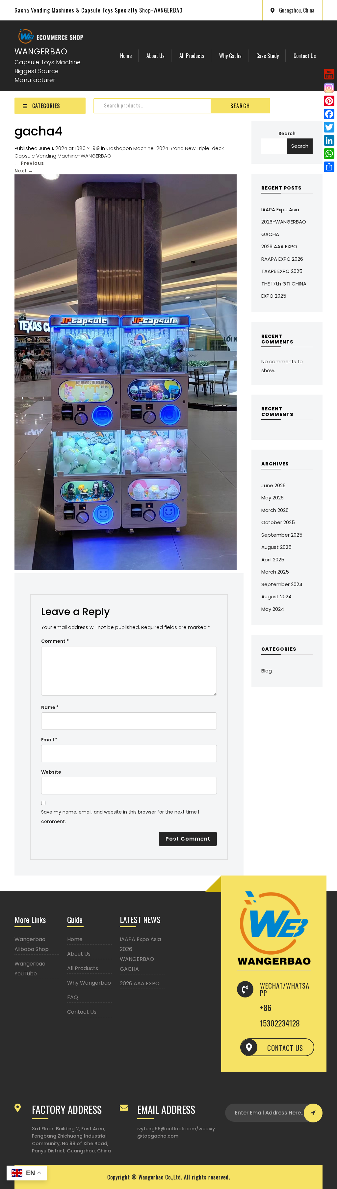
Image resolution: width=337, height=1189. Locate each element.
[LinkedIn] (329, 140)
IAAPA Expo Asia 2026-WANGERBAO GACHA (283, 222)
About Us (155, 56)
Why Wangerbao (89, 983)
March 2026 (275, 510)
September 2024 (281, 584)
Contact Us (305, 56)
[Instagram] (329, 87)
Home (126, 56)
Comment (55, 641)
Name (50, 707)
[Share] (329, 166)
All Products (191, 56)
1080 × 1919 (87, 148)
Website (51, 772)
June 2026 (273, 485)
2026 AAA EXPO (279, 246)
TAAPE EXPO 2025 (281, 271)
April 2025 (272, 559)
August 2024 (276, 596)
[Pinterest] (329, 100)
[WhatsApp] (329, 153)
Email (49, 739)
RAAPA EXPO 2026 (282, 258)
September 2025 (281, 534)
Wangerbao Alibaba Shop (31, 944)
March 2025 (275, 571)
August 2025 (276, 547)
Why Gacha (230, 56)
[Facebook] (329, 114)
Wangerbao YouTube (29, 968)
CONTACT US (285, 1048)
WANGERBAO (40, 51)
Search (240, 106)
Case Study (267, 56)
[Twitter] (329, 127)
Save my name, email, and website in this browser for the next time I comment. (120, 817)
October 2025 (278, 522)
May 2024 (272, 609)
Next (23, 170)
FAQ (72, 997)
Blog (266, 670)
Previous (29, 163)
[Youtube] (329, 74)
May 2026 (272, 497)
